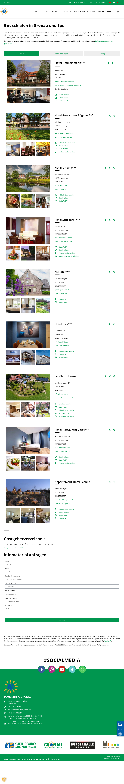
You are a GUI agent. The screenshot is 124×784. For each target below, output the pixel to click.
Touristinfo (107, 641)
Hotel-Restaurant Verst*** (72, 430)
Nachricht (8, 605)
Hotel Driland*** (65, 167)
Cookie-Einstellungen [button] (53, 759)
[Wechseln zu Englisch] (117, 2)
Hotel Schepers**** (67, 220)
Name (7, 561)
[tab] (21, 53)
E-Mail (7, 568)
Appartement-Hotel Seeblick (73, 482)
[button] (4, 779)
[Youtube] (62, 669)
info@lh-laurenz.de (61, 394)
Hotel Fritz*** (63, 324)
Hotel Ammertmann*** (70, 63)
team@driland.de (61, 185)
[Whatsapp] (82, 669)
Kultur (66, 12)
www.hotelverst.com (62, 451)
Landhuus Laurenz (67, 376)
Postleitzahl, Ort (10, 583)
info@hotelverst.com (62, 448)
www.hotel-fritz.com (62, 346)
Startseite (34, 12)
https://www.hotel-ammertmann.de (68, 85)
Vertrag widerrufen (11, 755)
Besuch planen (105, 12)
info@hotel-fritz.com (62, 342)
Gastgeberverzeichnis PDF (13, 548)
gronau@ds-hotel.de (62, 290)
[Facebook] (42, 669)
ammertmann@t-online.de (64, 82)
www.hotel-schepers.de (63, 241)
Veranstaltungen (50, 12)
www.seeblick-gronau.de (63, 503)
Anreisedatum (10, 591)
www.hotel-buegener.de (63, 137)
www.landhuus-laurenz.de (64, 398)
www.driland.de (60, 189)
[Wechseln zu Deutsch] (110, 2)
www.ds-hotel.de (61, 294)
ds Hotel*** (62, 272)
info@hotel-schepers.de (63, 238)
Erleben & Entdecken (83, 12)
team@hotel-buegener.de (64, 133)
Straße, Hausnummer (13, 576)
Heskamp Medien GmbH (112, 758)
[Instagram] (52, 669)
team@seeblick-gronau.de (64, 500)
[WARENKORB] (117, 10)
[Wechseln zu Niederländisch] (114, 2)
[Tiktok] (72, 669)
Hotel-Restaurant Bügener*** (74, 115)
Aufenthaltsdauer (11, 598)
